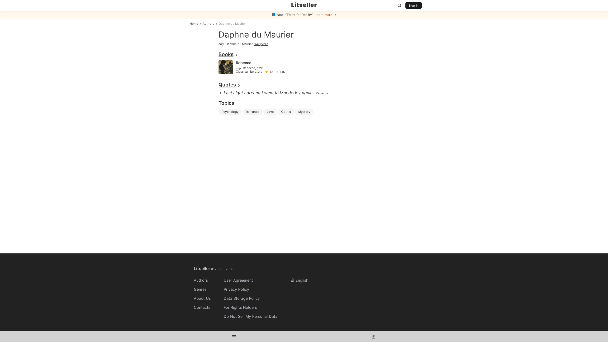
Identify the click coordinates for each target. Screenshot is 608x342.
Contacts (202, 307)
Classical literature (249, 71)
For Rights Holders (240, 307)
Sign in (413, 5)
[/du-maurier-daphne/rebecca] (303, 67)
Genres (200, 289)
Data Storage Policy (242, 298)
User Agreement (238, 280)
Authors (201, 280)
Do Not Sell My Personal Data (250, 316)
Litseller (304, 5)
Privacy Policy (236, 289)
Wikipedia (261, 44)
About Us (202, 298)
